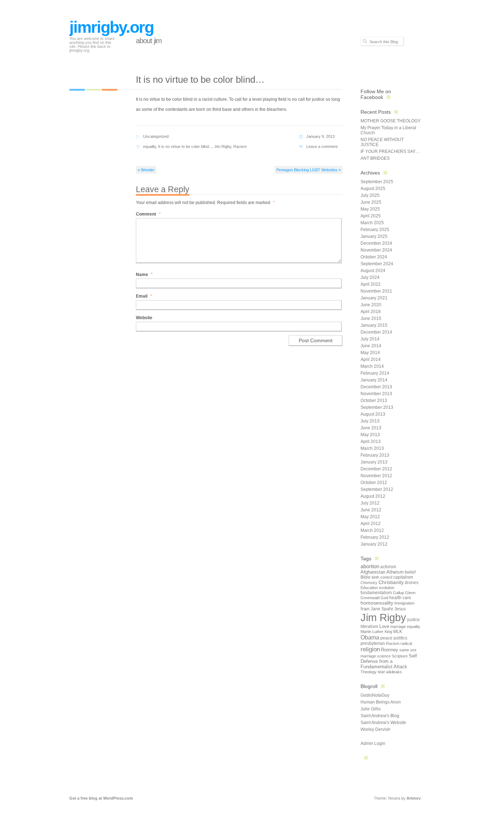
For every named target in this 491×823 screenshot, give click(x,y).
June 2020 (371, 304)
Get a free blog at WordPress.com (101, 798)
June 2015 (371, 318)
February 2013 (375, 455)
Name (144, 274)
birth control (382, 577)
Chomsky (369, 582)
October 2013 (374, 400)
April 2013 (371, 441)
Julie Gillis (371, 708)
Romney (389, 649)
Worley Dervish (375, 729)
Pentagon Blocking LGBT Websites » (308, 170)
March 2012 (372, 530)
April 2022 (371, 284)
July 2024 (370, 277)
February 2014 (375, 373)
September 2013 (377, 407)
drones (411, 582)
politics (400, 638)
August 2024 (373, 270)
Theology (369, 672)
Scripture (400, 656)
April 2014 (371, 359)
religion (370, 649)
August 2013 (373, 414)
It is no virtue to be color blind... (185, 146)
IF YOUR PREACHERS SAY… (390, 151)
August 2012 (373, 496)
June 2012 (371, 509)
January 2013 (374, 462)
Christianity (391, 582)
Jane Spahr (382, 609)
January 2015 (374, 325)
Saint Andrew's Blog (380, 715)
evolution (386, 587)
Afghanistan (373, 572)
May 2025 (370, 209)
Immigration (404, 603)
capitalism (403, 577)
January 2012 (374, 544)
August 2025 (373, 188)
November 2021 (376, 291)
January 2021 (374, 297)
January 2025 (374, 236)
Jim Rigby (222, 146)
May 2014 (370, 352)
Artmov (414, 798)
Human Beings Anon (381, 702)
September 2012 (377, 489)
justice (413, 619)
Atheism (395, 572)
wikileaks (394, 672)
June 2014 (371, 345)
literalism (369, 626)
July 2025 (370, 195)
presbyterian (373, 643)
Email (144, 296)
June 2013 (371, 427)
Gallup (398, 593)
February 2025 (375, 229)
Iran (365, 608)
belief (410, 572)
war (381, 672)
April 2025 (371, 215)
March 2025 (372, 222)
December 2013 (376, 386)
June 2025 (371, 202)
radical (406, 643)
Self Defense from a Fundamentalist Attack (389, 661)
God (384, 598)
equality (149, 146)
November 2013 (376, 393)
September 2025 (377, 181)
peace (386, 638)
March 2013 (372, 448)
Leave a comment (322, 146)
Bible (366, 577)
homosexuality (377, 603)
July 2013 (370, 421)
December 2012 (376, 468)
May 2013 (370, 434)
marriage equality (405, 626)
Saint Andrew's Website (383, 722)
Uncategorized (156, 136)
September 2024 (377, 263)
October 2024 (374, 256)
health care (400, 597)
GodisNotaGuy (375, 695)
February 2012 (375, 537)
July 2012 (370, 503)
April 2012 (371, 523)
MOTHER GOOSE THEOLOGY (391, 120)
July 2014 (370, 339)
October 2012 (374, 482)
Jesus (400, 609)
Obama (370, 637)
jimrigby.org (111, 27)
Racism (240, 146)
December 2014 (376, 332)
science (384, 656)
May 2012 (370, 516)
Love (384, 626)
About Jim (149, 41)
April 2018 (371, 311)
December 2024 (376, 243)
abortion (370, 566)
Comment (148, 214)
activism (388, 566)
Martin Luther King (376, 631)
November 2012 (376, 475)
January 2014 (374, 380)
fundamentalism (376, 592)
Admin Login (373, 743)
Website (144, 317)
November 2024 (376, 250)
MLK (397, 631)
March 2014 (372, 366)
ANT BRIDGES (375, 158)
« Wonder (146, 170)
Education (369, 587)
